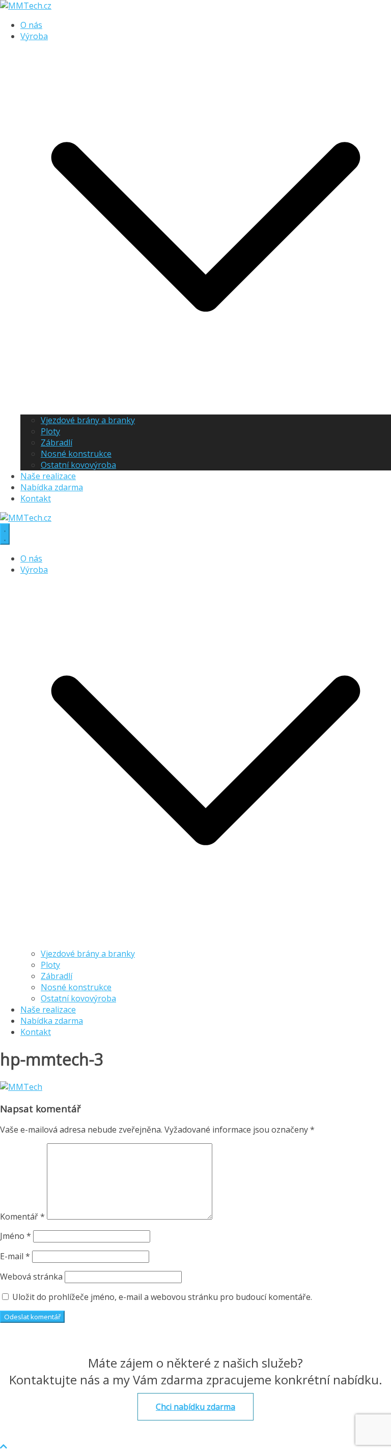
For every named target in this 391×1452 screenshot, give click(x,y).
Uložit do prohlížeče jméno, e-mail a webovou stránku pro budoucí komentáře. (162, 1296)
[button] (205, 408)
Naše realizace (48, 476)
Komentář (22, 1216)
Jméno (15, 1235)
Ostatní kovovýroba (78, 464)
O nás (31, 25)
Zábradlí (56, 442)
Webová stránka (31, 1276)
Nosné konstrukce (76, 453)
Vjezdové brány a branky (88, 420)
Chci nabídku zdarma (195, 1406)
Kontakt (35, 498)
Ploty (50, 431)
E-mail (15, 1256)
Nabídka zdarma (51, 487)
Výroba (34, 36)
